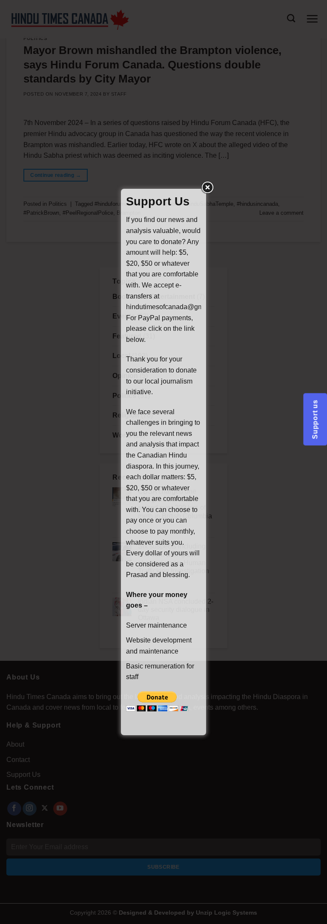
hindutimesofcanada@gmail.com (175, 306)
